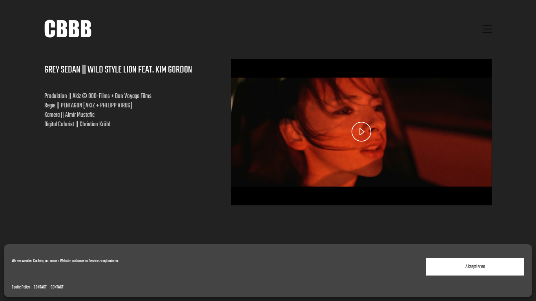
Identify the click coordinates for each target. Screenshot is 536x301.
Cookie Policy (21, 287)
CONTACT (40, 287)
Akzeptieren (475, 267)
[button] (487, 29)
